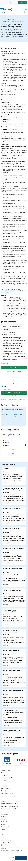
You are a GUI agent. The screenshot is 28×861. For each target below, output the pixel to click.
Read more (4, 38)
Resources (4, 780)
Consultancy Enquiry (8, 793)
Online (6, 386)
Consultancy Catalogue (9, 796)
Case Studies (5, 791)
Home (3, 19)
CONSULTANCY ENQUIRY (14, 372)
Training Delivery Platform (10, 809)
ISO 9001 (7, 677)
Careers (3, 829)
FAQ (2, 832)
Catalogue (4, 773)
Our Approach (5, 788)
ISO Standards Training (11, 19)
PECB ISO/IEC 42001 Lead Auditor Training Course (13, 21)
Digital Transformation (8, 803)
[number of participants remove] (14, 379)
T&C (2, 834)
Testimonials (5, 827)
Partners (4, 821)
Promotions (5, 775)
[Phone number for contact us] (1, 2)
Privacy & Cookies (14, 857)
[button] (25, 445)
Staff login (14, 860)
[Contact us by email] (10, 2)
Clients (3, 824)
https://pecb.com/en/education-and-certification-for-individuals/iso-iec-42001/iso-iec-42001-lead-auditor (14, 290)
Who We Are (5, 816)
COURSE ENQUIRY (14, 367)
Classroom (7, 389)
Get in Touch (20, 858)
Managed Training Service (9, 806)
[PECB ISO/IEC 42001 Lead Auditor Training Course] (7, 9)
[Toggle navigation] (26, 9)
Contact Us (23, 2)
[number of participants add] (14, 384)
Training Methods (6, 778)
